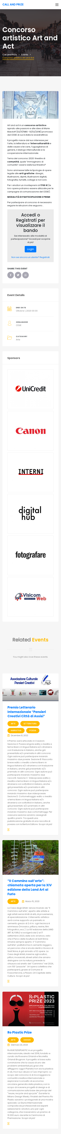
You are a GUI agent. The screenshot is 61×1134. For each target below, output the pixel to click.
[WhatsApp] (25, 275)
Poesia (32, 730)
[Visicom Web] (30, 597)
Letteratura (30, 723)
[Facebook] (10, 275)
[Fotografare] (30, 555)
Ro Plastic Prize (19, 1032)
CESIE (18, 325)
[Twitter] (18, 275)
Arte (18, 339)
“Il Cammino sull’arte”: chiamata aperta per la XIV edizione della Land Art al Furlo (29, 887)
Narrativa (16, 730)
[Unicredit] (30, 389)
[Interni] (30, 472)
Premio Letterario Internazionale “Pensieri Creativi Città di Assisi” (26, 711)
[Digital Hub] (30, 514)
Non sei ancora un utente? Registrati (30, 257)
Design (27, 1039)
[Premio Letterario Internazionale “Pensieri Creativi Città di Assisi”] (30, 687)
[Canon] (30, 431)
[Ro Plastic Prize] (30, 1009)
